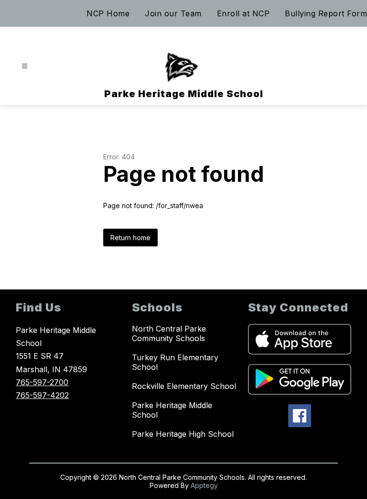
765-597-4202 (42, 395)
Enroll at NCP (243, 13)
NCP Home (108, 13)
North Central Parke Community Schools (169, 333)
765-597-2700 (42, 382)
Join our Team (173, 13)
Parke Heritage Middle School (172, 410)
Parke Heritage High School (183, 434)
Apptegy (204, 485)
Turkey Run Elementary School (175, 362)
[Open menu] (24, 66)
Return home (130, 237)
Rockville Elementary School (184, 386)
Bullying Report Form (326, 13)
